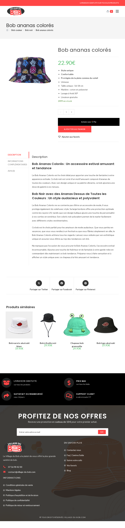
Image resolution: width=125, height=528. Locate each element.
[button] (69, 137)
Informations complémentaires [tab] (17, 163)
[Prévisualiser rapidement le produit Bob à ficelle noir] (60, 317)
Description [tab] (14, 155)
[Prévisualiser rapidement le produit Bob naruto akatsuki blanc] (31, 317)
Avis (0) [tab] (11, 171)
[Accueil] (7, 30)
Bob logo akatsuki (106, 343)
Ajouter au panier (74, 129)
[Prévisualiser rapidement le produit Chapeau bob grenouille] (89, 317)
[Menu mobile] (116, 11)
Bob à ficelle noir (48, 343)
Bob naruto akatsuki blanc (19, 345)
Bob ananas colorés (44, 30)
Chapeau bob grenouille (77, 345)
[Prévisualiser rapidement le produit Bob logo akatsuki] (118, 317)
